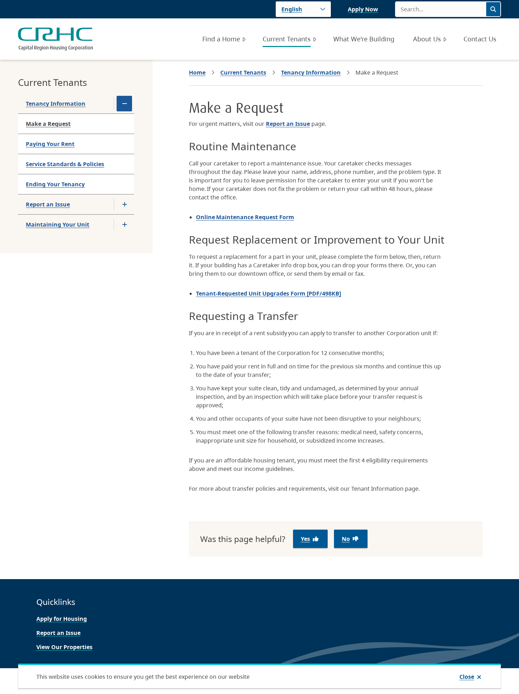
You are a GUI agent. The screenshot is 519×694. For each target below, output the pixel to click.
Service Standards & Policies (65, 164)
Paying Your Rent (50, 144)
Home (197, 72)
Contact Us (480, 39)
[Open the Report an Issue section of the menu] (124, 204)
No (346, 539)
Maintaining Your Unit (57, 224)
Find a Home (221, 39)
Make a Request (48, 124)
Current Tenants (287, 39)
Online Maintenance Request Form (245, 217)
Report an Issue (48, 204)
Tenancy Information (55, 103)
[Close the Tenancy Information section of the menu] (124, 103)
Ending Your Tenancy (55, 184)
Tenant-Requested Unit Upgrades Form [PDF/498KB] (268, 293)
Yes (305, 539)
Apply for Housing (61, 619)
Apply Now (363, 9)
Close (466, 677)
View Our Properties (64, 647)
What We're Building (363, 39)
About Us (427, 39)
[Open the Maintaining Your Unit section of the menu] (124, 224)
